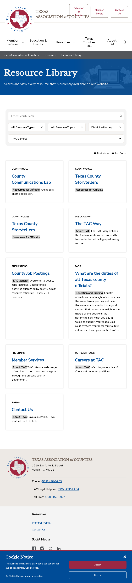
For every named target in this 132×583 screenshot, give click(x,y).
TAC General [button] (19, 139)
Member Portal (41, 523)
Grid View (103, 153)
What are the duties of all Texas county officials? (96, 279)
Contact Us (22, 409)
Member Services (28, 360)
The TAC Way (88, 223)
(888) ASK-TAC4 (68, 489)
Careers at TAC (89, 360)
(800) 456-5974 (55, 497)
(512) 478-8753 (51, 481)
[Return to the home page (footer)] (18, 468)
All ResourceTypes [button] (23, 127)
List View (120, 153)
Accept (97, 564)
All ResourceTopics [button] (63, 127)
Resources (50, 55)
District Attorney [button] (101, 127)
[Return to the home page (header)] (19, 19)
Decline (97, 575)
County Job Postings (31, 273)
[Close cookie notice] (124, 556)
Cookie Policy (32, 568)
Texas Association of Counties (20, 55)
